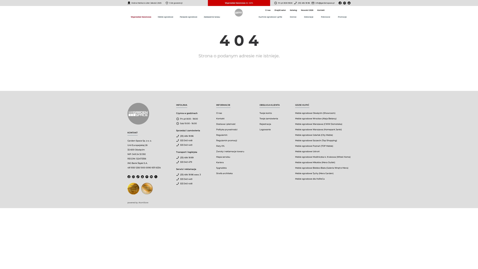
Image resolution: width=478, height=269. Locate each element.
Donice (293, 17)
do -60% (239, 3)
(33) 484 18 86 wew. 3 (190, 174)
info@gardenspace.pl (325, 3)
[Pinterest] (146, 178)
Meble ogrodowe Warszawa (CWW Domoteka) (318, 124)
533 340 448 (186, 140)
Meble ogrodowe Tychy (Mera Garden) (314, 173)
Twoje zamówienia (269, 118)
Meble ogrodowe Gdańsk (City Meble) (314, 135)
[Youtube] (349, 2)
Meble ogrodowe (165, 17)
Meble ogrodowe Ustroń (307, 151)
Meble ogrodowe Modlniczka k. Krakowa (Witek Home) (323, 157)
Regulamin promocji (226, 140)
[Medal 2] (147, 190)
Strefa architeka (224, 173)
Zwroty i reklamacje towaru (230, 151)
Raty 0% (220, 146)
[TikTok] (137, 178)
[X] (155, 178)
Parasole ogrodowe (188, 17)
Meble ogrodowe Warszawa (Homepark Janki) (318, 129)
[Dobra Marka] (128, 2)
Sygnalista (221, 168)
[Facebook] (340, 2)
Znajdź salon (280, 10)
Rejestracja (265, 124)
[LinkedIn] (151, 178)
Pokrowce (325, 17)
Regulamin (221, 135)
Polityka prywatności (226, 129)
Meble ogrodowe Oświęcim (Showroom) (315, 113)
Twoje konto (266, 113)
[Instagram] (344, 2)
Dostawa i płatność (226, 124)
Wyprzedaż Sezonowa (141, 17)
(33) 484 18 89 (187, 157)
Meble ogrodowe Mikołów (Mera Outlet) (315, 162)
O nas (267, 10)
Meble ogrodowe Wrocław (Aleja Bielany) (315, 118)
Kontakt (321, 10)
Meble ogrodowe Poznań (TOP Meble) (314, 146)
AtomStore (143, 203)
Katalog (293, 10)
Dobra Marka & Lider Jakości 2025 (146, 3)
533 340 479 (186, 162)
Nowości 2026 (307, 10)
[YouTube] (142, 178)
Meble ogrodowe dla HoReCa (310, 179)
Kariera (220, 162)
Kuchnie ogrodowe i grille (270, 17)
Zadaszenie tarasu (212, 17)
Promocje (342, 17)
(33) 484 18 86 (304, 3)
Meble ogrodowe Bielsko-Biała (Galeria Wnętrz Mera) (321, 168)
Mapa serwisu (223, 157)
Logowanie (265, 129)
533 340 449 (186, 145)
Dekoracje (308, 17)
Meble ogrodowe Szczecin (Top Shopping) (316, 140)
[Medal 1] (133, 190)
